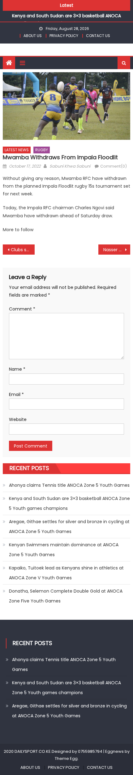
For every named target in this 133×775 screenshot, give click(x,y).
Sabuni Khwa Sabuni (69, 166)
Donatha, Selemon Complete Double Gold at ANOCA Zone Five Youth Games (65, 596)
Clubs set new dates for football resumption (23, 250)
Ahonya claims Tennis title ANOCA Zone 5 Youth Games (69, 485)
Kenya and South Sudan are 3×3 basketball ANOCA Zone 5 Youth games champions (69, 503)
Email (16, 394)
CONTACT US (98, 35)
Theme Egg (66, 758)
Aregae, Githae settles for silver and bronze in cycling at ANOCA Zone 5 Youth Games (69, 527)
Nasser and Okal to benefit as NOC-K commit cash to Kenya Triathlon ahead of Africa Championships (116, 250)
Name (17, 369)
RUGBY (41, 149)
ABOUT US (33, 35)
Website (18, 419)
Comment (22, 309)
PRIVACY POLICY (63, 35)
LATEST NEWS (17, 149)
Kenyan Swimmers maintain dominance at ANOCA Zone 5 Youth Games (63, 550)
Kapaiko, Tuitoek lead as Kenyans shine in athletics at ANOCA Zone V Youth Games (66, 573)
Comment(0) (113, 166)
